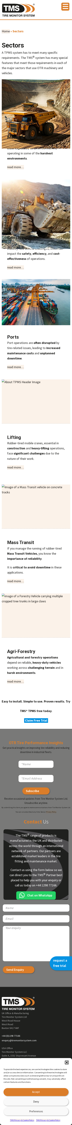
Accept (36, 1092)
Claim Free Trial (36, 720)
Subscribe (32, 791)
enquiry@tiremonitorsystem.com (19, 1040)
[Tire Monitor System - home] (18, 11)
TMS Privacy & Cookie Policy (22, 1120)
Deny (36, 1101)
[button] (67, 1062)
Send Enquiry (15, 970)
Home (6, 31)
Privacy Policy (51, 812)
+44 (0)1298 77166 (11, 1035)
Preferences (36, 1111)
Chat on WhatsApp (39, 895)
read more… (15, 167)
